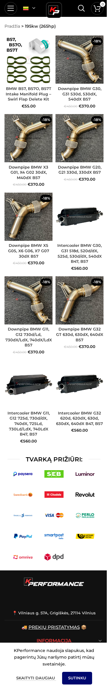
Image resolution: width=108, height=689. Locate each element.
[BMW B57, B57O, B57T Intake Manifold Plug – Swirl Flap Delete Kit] (28, 60)
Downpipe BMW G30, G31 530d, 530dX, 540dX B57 (79, 93)
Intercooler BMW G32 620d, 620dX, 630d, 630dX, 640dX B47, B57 (79, 418)
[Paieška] (81, 8)
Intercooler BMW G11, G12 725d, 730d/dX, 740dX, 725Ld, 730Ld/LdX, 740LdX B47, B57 (29, 424)
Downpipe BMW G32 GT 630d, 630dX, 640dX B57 (79, 334)
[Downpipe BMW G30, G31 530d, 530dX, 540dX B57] (80, 60)
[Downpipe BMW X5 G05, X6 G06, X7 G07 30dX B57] (28, 217)
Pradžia (12, 26)
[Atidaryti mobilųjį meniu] (11, 8)
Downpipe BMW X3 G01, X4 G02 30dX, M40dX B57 (28, 172)
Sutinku (77, 677)
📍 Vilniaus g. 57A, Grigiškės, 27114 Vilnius (54, 612)
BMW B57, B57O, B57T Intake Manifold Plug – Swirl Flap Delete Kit (28, 93)
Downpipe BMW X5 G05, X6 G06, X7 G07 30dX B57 (28, 250)
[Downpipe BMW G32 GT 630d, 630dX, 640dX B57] (80, 300)
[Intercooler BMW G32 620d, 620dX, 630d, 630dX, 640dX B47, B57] (80, 384)
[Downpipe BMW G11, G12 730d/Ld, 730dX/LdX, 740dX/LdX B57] (28, 300)
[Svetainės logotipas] (54, 9)
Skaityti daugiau (36, 677)
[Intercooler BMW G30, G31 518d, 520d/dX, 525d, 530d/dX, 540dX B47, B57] (80, 217)
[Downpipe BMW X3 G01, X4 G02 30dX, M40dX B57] (28, 138)
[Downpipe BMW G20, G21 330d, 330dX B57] (80, 138)
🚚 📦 (54, 627)
